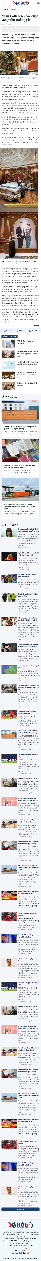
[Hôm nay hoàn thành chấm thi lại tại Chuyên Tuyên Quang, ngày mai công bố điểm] (20, 489)
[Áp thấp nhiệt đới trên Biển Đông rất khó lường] (9, 669)
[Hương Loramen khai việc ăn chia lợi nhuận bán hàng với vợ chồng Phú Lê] (9, 532)
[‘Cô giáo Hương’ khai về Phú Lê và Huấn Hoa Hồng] (9, 597)
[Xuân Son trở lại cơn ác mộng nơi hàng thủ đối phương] (9, 714)
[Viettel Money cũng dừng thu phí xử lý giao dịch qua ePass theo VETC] (9, 647)
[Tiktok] (24, 1253)
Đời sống (29, 749)
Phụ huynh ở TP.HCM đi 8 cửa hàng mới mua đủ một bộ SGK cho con (19, 466)
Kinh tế (26, 660)
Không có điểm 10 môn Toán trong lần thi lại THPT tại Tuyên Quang (20, 428)
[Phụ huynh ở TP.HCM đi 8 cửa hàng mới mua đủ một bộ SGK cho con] (20, 450)
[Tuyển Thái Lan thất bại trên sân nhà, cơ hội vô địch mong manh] (9, 556)
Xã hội (26, 639)
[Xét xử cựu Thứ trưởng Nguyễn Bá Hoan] (9, 962)
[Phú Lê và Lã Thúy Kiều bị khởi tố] (9, 782)
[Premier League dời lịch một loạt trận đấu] (9, 916)
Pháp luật (27, 547)
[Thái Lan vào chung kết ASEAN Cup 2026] (9, 758)
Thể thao (27, 569)
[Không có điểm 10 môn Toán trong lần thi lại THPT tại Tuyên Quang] (20, 411)
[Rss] (28, 1253)
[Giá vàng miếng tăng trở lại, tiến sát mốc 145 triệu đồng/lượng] (9, 895)
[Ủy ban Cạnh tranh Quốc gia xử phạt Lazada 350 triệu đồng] (9, 938)
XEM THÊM (20, 1209)
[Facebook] (13, 1253)
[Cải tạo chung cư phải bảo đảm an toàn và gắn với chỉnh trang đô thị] (9, 621)
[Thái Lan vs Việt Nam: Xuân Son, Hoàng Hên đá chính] (9, 578)
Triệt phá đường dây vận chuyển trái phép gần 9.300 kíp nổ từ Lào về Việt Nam (28, 687)
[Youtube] (17, 1253)
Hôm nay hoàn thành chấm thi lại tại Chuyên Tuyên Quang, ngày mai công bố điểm (19, 506)
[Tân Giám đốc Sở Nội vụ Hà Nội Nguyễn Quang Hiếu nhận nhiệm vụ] (9, 801)
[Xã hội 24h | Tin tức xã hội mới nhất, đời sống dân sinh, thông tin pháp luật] (20, 3)
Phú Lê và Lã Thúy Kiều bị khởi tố (27, 778)
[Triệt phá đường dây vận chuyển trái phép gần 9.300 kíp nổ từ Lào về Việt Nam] (9, 688)
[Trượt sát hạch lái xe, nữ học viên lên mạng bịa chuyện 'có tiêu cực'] (9, 823)
